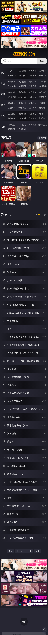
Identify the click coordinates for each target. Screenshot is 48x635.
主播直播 (32, 86)
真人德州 (22, 71)
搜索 (42, 61)
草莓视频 (32, 124)
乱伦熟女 (32, 97)
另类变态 (43, 97)
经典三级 (22, 97)
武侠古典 (43, 114)
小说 (3, 115)
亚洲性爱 (12, 92)
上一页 (19, 551)
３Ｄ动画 (43, 81)
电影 (3, 94)
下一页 (28, 551)
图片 (3, 105)
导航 (3, 126)
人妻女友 (32, 114)
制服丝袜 (12, 97)
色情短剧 (22, 129)
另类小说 (22, 118)
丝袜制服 (22, 86)
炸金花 (22, 75)
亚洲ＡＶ (12, 81)
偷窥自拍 (12, 103)
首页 (10, 551)
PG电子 (12, 71)
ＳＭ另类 (43, 86)
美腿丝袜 (12, 107)
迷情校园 (12, 118)
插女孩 (12, 124)
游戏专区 (43, 71)
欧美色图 (32, 103)
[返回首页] (44, 629)
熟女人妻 (12, 86)
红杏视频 (12, 129)
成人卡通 (32, 92)
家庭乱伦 (22, 114)
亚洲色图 (22, 103)
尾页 (37, 551)
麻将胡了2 (12, 75)
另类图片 (43, 107)
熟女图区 (32, 107)
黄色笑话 (32, 118)
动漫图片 (43, 103)
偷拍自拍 (22, 92)
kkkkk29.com (24, 54)
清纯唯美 (22, 107)
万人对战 (32, 71)
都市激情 (12, 114)
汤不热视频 (42, 124)
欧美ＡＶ (32, 81)
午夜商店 (22, 124)
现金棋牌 (32, 75)
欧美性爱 (43, 92)
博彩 (3, 72)
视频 (3, 83)
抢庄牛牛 (43, 75)
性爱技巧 (43, 118)
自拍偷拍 (22, 81)
